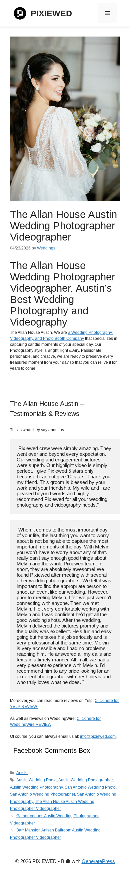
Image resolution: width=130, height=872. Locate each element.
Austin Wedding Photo (36, 780)
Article (22, 772)
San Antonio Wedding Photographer (42, 794)
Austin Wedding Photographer (85, 780)
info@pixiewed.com (98, 736)
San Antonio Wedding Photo (90, 787)
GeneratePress (98, 861)
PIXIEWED (51, 13)
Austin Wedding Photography (36, 787)
